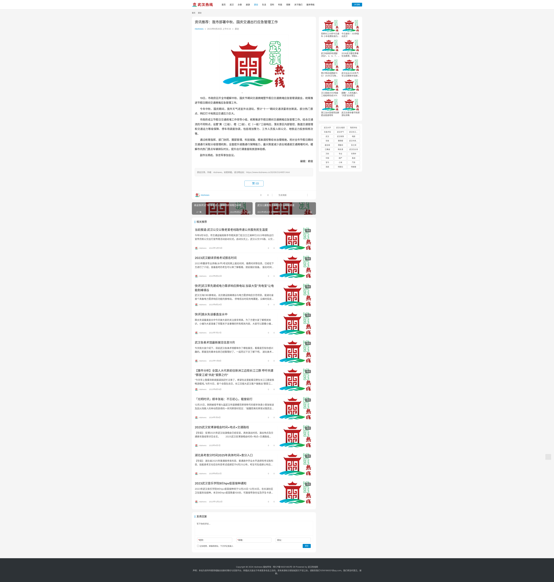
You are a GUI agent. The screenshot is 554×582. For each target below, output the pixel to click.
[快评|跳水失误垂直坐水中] (295, 323)
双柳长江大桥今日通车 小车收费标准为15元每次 (330, 34)
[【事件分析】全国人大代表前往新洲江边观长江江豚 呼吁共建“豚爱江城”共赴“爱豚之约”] (295, 379)
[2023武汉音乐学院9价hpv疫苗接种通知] (295, 492)
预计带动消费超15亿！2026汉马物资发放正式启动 (329, 74)
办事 (240, 4)
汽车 (353, 162)
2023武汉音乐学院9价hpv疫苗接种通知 (220, 483)
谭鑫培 (340, 145)
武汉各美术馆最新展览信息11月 (215, 342)
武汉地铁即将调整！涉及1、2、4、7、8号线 (330, 54)
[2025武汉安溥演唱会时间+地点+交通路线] (295, 436)
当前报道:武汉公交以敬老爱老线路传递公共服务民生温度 (231, 230)
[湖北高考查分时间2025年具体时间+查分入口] (295, 464)
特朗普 (353, 167)
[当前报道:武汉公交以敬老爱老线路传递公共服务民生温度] (295, 239)
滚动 (256, 4)
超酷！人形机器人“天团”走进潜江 (349, 94)
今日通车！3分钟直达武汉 (350, 34)
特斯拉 (340, 167)
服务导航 (310, 4)
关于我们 (298, 4)
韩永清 (340, 149)
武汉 (232, 4)
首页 (224, 4)
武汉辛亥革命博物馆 (354, 141)
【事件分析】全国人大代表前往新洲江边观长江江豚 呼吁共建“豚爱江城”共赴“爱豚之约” (234, 373)
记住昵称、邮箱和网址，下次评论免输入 (216, 546)
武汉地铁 (340, 136)
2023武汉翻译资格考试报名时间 (216, 258)
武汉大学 (327, 128)
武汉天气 (340, 132)
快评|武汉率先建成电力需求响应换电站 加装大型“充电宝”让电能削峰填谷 (234, 288)
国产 (340, 158)
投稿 (358, 4)
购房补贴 (353, 128)
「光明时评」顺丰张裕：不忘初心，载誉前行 (223, 399)
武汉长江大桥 (354, 132)
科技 (280, 4)
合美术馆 (327, 132)
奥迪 (353, 158)
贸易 (327, 141)
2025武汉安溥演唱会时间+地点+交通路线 (222, 427)
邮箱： (240, 540)
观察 (288, 4)
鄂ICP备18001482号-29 (284, 567)
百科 (272, 4)
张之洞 (353, 145)
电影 (353, 136)
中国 (327, 158)
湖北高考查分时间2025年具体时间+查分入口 (224, 455)
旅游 (248, 4)
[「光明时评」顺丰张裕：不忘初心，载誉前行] (295, 408)
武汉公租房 (340, 128)
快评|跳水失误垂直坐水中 (211, 314)
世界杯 (353, 154)
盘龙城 (327, 145)
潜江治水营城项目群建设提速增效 (330, 113)
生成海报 (282, 195)
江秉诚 (327, 149)
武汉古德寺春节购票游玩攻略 (350, 113)
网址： (280, 540)
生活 (264, 4)
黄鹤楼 (340, 141)
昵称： (201, 540)
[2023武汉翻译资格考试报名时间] (295, 267)
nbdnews (199, 29)
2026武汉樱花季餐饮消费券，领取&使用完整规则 (350, 54)
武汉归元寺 (353, 149)
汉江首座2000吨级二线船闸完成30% (329, 94)
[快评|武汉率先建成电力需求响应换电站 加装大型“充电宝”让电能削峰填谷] (295, 295)
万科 (327, 154)
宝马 (327, 162)
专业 (340, 154)
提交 (306, 546)
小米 (340, 162)
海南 (327, 167)
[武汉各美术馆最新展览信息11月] (295, 351)
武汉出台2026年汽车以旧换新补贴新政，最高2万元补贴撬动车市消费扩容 (350, 74)
